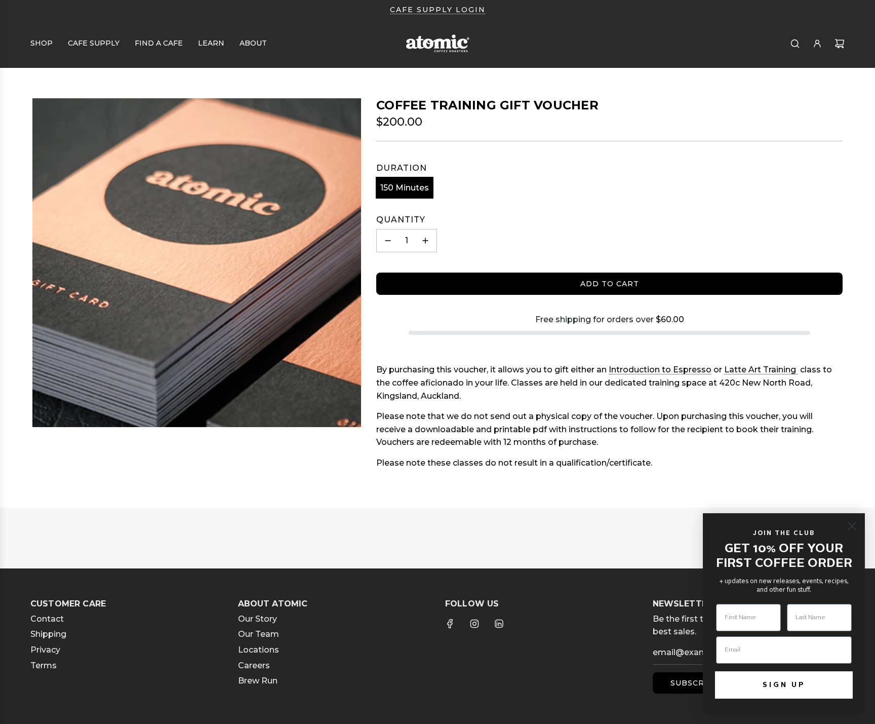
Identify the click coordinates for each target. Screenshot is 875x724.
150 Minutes (404, 188)
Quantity (400, 219)
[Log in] (817, 43)
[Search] (795, 43)
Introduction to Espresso (660, 369)
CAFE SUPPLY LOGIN (438, 9)
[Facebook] (450, 624)
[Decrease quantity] (388, 241)
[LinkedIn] (499, 624)
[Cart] (839, 43)
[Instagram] (474, 624)
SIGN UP (784, 685)
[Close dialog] (852, 526)
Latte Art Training (761, 369)
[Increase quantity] (425, 241)
